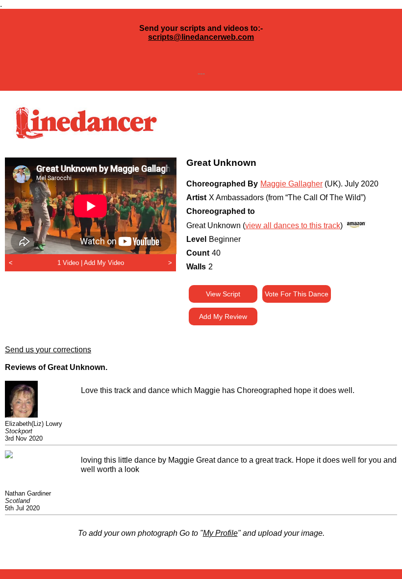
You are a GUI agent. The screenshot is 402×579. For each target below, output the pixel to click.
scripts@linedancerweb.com (201, 37)
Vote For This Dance (296, 294)
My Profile (220, 533)
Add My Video (104, 262)
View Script (223, 294)
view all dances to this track (292, 225)
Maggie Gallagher (291, 184)
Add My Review (223, 316)
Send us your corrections (48, 349)
